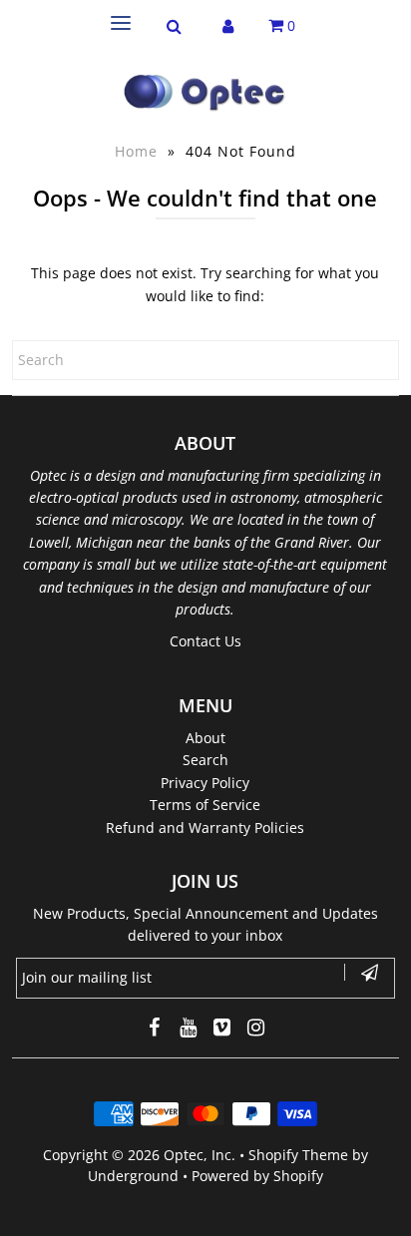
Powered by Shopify (257, 1175)
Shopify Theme (298, 1154)
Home (136, 151)
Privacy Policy (205, 782)
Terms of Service (205, 804)
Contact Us (205, 640)
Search (205, 759)
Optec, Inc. (199, 1154)
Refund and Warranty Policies (205, 827)
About (205, 737)
